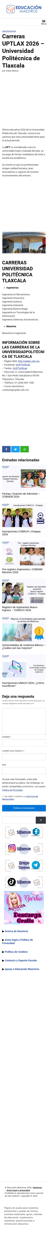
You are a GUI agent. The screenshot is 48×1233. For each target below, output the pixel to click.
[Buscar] (41, 820)
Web (4, 765)
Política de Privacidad (12, 790)
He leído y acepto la (20, 798)
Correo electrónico (13, 751)
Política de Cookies (16, 951)
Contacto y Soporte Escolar (21, 960)
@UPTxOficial (23, 364)
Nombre (6, 737)
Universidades (9, 31)
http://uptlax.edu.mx (29, 361)
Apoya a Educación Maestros (22, 969)
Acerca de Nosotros (16, 931)
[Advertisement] (24, 101)
